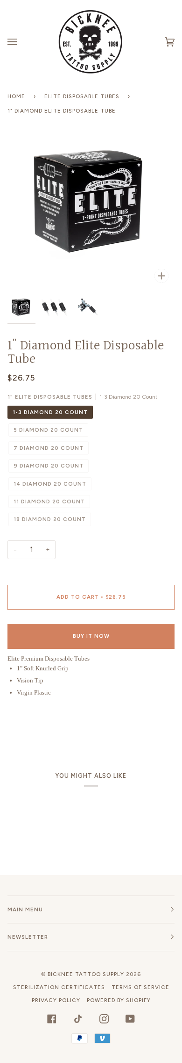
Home (16, 96)
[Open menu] (21, 42)
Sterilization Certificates (59, 987)
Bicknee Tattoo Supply (86, 974)
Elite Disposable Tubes (81, 96)
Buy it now (91, 636)
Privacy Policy (56, 1000)
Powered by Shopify (119, 1000)
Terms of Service (140, 987)
